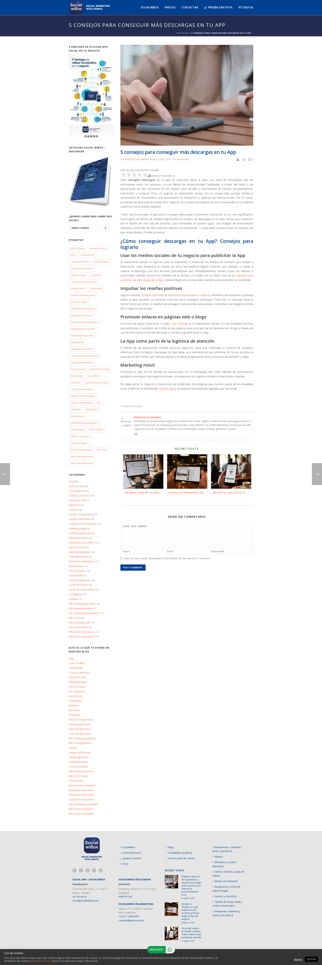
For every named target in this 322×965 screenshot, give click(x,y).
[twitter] (94, 870)
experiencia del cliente (81, 268)
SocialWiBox (94, 376)
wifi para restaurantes (81, 449)
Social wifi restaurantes (82, 389)
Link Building (179, 323)
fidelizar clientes (79, 275)
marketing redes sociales (83, 328)
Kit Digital (246, 7)
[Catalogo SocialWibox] (91, 182)
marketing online (79, 302)
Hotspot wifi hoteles (80, 519)
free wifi (96, 275)
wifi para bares (96, 429)
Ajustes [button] (298, 959)
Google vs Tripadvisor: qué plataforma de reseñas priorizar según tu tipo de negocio (188, 492)
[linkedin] (88, 870)
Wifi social (74, 617)
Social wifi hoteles (78, 584)
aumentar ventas (98, 248)
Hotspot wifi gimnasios (81, 514)
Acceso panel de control (181, 858)
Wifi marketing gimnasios (82, 603)
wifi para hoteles (79, 443)
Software (74, 599)
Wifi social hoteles (78, 627)
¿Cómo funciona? (131, 852)
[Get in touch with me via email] (136, 434)
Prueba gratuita (220, 7)
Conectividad (182, 159)
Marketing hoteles (78, 537)
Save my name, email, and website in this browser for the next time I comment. (167, 558)
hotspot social (78, 288)
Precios (170, 7)
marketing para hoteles (82, 315)
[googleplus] (81, 870)
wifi (99, 402)
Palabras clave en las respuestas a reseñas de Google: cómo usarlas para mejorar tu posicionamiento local (144, 492)
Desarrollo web (77, 500)
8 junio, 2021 (164, 159)
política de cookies (40, 960)
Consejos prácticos (79, 495)
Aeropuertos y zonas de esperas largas (226, 888)
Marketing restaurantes (82, 335)
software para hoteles (81, 402)
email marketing (101, 261)
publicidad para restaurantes (85, 355)
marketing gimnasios (80, 533)
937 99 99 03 (79, 896)
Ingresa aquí (166, 388)
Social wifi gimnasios (80, 580)
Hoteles (73, 509)
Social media (76, 575)
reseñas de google (99, 369)
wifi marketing (77, 416)
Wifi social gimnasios (80, 622)
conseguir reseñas (80, 261)
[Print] (237, 159)
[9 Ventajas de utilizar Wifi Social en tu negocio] (91, 97)
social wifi (75, 382)
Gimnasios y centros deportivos (224, 864)
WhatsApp (156, 949)
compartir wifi (87, 255)
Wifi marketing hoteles (81, 608)
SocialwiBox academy (180, 852)
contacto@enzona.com (131, 920)
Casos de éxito (77, 486)
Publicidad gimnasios (80, 552)
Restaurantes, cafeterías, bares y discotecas (226, 849)
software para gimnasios (83, 396)
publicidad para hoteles (82, 349)
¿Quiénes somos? (131, 858)
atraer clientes (78, 248)
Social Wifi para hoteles (97, 382)
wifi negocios (77, 429)
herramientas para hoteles (84, 281)
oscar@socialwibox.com (85, 900)
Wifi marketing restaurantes (84, 423)
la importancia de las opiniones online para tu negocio (175, 295)
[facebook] (74, 870)
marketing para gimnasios (83, 308)
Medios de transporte (226, 881)
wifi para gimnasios (80, 436)
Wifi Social (182, 33)
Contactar (189, 7)
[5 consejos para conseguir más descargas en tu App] (186, 95)
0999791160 (125, 896)
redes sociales (78, 369)
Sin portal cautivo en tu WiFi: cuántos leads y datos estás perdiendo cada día (232, 492)
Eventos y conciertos (225, 896)
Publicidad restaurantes (82, 362)
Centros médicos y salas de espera (228, 873)
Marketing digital (78, 528)
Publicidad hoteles (78, 556)
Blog (73, 255)
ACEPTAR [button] (311, 959)
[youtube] (101, 870)
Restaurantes (77, 376)
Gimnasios (74, 505)
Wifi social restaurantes (82, 463)
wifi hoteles (91, 409)
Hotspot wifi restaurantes (82, 523)
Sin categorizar (77, 570)
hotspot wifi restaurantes (83, 295)
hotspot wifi (96, 288)
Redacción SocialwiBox (136, 159)
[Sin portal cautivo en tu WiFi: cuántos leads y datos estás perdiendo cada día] (231, 471)
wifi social (102, 449)
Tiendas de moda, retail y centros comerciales (227, 903)
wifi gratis (75, 409)
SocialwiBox (75, 594)
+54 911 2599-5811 (129, 916)
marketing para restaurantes (84, 322)
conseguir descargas (131, 406)
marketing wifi (77, 342)
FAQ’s (125, 863)
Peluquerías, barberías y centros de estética (226, 913)
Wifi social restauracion (82, 456)
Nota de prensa (77, 547)
